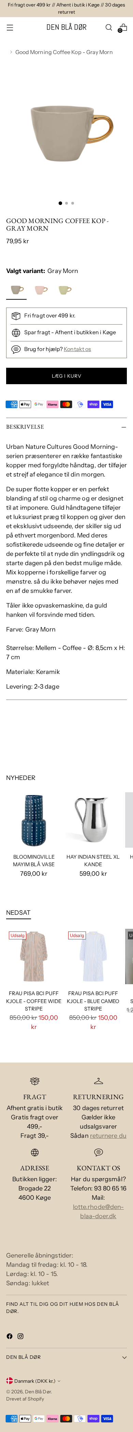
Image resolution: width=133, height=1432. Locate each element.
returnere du (108, 1136)
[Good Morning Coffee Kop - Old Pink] (41, 290)
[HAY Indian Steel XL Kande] (93, 820)
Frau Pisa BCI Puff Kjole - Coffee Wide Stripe (33, 1001)
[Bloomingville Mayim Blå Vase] (33, 820)
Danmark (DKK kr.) (35, 1381)
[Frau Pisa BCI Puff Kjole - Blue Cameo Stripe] (93, 956)
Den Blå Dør (38, 1391)
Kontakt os (77, 349)
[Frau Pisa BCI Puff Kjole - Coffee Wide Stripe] (33, 956)
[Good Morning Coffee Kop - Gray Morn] (17, 290)
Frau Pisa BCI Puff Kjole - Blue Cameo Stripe (93, 1001)
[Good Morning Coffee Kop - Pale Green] (65, 290)
